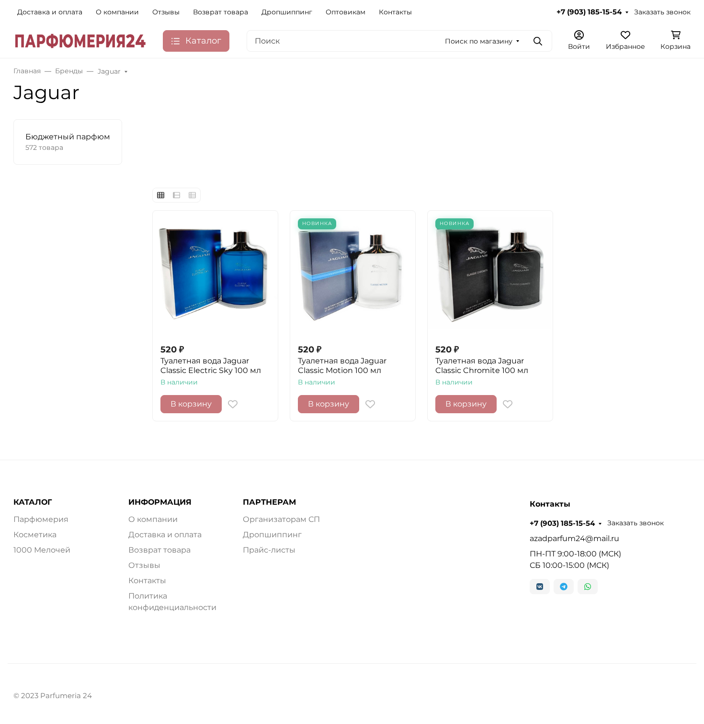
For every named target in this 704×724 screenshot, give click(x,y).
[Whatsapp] (588, 586)
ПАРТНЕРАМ (269, 502)
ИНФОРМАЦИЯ (160, 502)
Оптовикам (345, 12)
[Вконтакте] (540, 586)
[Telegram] (564, 586)
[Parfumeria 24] (80, 40)
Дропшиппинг (286, 12)
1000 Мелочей (41, 549)
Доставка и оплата (49, 12)
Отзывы (166, 12)
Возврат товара (220, 12)
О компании (117, 12)
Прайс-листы (269, 549)
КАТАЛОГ (32, 502)
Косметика (35, 534)
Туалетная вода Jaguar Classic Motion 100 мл (342, 365)
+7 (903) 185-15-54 (589, 12)
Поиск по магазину (478, 41)
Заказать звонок (662, 12)
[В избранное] (233, 404)
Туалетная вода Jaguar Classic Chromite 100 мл (481, 365)
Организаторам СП (281, 519)
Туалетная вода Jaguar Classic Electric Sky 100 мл (210, 365)
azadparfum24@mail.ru (574, 538)
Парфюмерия (40, 519)
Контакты (395, 12)
